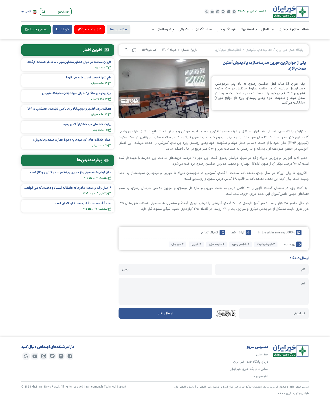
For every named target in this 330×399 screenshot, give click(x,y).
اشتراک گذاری (209, 232)
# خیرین (196, 244)
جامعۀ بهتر (248, 29)
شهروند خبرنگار (89, 29)
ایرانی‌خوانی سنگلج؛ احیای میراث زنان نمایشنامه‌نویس (76, 93)
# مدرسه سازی (216, 244)
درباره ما (62, 29)
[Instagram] (229, 11)
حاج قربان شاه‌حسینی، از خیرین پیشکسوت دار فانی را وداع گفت (70, 172)
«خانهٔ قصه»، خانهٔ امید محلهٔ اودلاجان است (83, 203)
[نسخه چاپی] (126, 50)
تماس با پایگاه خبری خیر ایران (249, 369)
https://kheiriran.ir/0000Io (276, 232)
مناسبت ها (118, 29)
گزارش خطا (237, 232)
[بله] (223, 11)
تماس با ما (38, 29)
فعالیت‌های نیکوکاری (294, 29)
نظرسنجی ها (260, 376)
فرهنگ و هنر (226, 29)
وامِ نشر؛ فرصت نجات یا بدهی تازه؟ (88, 77)
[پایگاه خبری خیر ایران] (291, 11)
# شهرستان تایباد (266, 244)
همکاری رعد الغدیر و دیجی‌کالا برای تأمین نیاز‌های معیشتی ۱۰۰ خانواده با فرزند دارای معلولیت (67, 108)
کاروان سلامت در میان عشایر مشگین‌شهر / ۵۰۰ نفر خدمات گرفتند (69, 62)
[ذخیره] (134, 50)
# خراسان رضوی (240, 244)
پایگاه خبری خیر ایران (289, 50)
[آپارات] (207, 11)
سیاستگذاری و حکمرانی (195, 29)
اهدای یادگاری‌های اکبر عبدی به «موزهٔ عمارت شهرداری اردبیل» (72, 139)
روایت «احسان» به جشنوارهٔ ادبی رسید (87, 124)
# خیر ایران (177, 244)
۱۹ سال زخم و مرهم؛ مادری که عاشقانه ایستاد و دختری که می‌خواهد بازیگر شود (67, 188)
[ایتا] (218, 11)
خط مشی (262, 354)
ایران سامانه (284, 393)
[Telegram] (234, 11)
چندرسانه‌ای (165, 29)
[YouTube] (212, 11)
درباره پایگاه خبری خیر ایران (250, 361)
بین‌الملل (267, 29)
